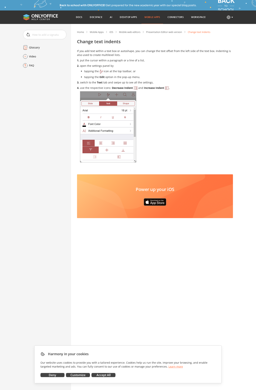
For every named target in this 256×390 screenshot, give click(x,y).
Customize (77, 375)
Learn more (175, 366)
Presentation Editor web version (164, 32)
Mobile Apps (97, 32)
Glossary (34, 47)
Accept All (104, 375)
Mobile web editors (129, 32)
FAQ (31, 65)
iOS (111, 32)
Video (32, 56)
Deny (52, 375)
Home (80, 32)
